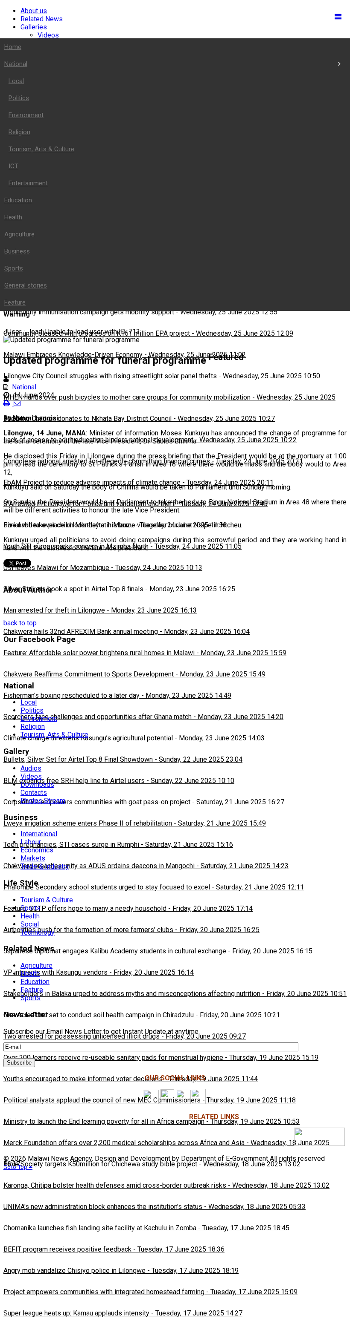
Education (35, 982)
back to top (20, 623)
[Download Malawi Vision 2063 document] (319, 1144)
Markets (32, 858)
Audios (30, 768)
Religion (32, 726)
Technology (37, 932)
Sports (30, 908)
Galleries (33, 27)
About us (33, 11)
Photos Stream (42, 801)
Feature (31, 990)
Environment (38, 718)
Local (28, 702)
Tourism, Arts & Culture (54, 735)
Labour (30, 842)
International (38, 834)
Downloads (37, 784)
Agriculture (36, 965)
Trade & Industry (44, 866)
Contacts (33, 793)
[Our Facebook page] (151, 1102)
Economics (36, 850)
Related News (41, 19)
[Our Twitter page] (183, 1102)
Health (30, 916)
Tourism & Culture (46, 900)
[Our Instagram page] (167, 1102)
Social (29, 924)
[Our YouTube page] (198, 1102)
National (24, 387)
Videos (48, 35)
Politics (32, 710)
